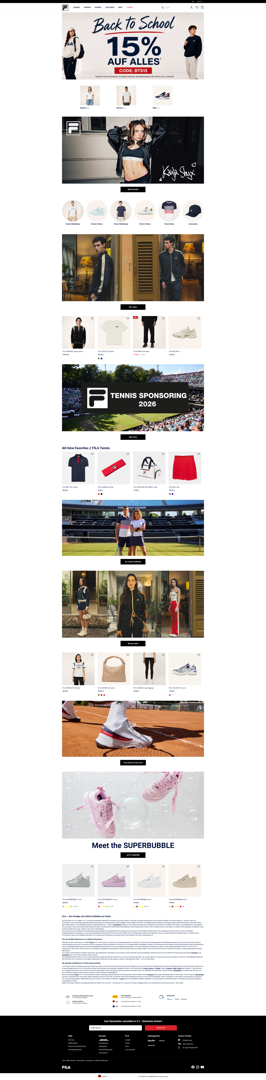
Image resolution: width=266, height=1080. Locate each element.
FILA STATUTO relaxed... (106, 351)
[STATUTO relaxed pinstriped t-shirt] (113, 332)
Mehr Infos (133, 437)
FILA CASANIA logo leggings (144, 688)
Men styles (133, 307)
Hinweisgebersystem (75, 1049)
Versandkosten (103, 1043)
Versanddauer (103, 1053)
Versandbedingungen (105, 1049)
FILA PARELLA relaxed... (142, 351)
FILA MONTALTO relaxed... (72, 688)
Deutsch (199, 1)
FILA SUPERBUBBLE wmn (142, 899)
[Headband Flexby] (113, 468)
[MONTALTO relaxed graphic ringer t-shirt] (78, 669)
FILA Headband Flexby (105, 487)
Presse (127, 1043)
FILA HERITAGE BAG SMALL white (145, 487)
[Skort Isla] (184, 468)
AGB (63, 1060)
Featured (109, 7)
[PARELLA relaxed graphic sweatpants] (149, 332)
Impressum (89, 1060)
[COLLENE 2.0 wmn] (184, 669)
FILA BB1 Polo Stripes (70, 487)
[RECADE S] (184, 332)
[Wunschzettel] (197, 8)
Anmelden (160, 1028)
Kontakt (127, 1040)
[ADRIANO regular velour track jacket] (78, 332)
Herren (87, 7)
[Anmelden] (191, 8)
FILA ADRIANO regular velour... (73, 351)
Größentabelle (72, 1043)
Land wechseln (130, 1049)
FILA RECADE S (174, 351)
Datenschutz (81, 1060)
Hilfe (193, 1)
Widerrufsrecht (71, 1060)
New (120, 7)
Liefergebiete (103, 1046)
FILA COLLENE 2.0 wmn (177, 688)
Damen (76, 7)
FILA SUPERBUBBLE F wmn (72, 899)
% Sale (129, 7)
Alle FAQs (71, 1040)
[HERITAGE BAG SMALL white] (149, 468)
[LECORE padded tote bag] (101, 695)
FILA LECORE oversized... (107, 688)
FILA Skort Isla (174, 487)
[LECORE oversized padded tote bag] (113, 669)
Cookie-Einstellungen (101, 1060)
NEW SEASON (133, 189)
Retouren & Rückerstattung (77, 1046)
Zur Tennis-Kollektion (133, 562)
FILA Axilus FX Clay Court (133, 763)
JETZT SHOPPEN (133, 855)
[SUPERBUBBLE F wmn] (78, 880)
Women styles (133, 644)
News (127, 1046)
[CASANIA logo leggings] (149, 669)
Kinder (98, 7)
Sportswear (117, 925)
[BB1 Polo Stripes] (78, 468)
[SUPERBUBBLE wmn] (66, 906)
